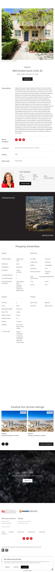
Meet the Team (31, 532)
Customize (16, 567)
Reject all (7, 567)
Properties (11, 532)
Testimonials (42, 532)
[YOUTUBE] (31, 538)
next (6, 444)
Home (3, 532)
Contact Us (4, 533)
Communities (21, 532)
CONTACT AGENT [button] (25, 183)
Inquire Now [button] (27, 79)
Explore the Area (47, 235)
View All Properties (46, 444)
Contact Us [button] (27, 480)
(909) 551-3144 (35, 178)
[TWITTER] (24, 538)
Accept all (25, 567)
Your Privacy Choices (27, 570)
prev (3, 444)
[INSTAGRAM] (27, 538)
